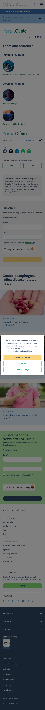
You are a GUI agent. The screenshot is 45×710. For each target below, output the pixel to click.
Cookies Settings (22, 370)
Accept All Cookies (22, 357)
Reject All (22, 364)
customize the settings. (22, 351)
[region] (22, 355)
